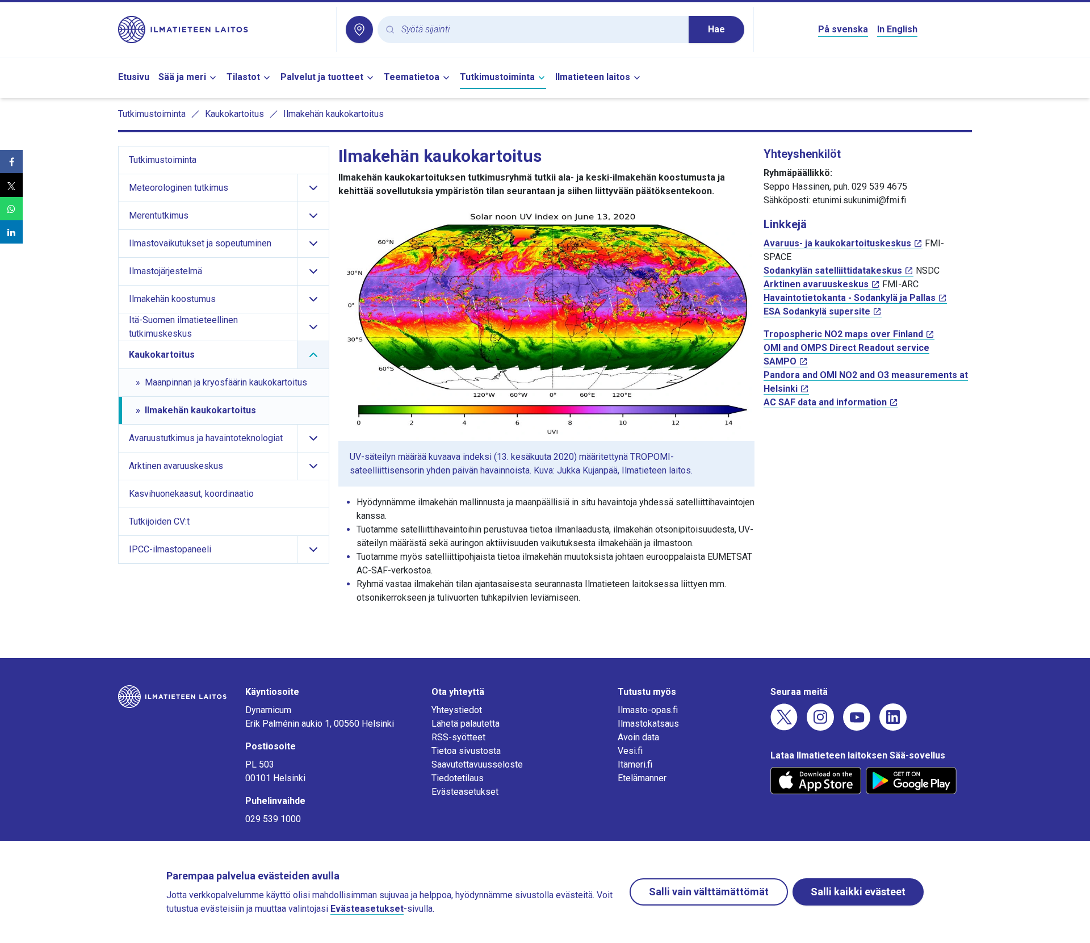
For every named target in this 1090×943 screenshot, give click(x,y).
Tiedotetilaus (457, 778)
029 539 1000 (273, 819)
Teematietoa (411, 77)
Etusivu (133, 77)
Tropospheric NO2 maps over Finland (843, 334)
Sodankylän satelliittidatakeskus (833, 270)
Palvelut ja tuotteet (321, 77)
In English (897, 29)
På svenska (843, 29)
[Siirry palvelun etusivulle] (222, 29)
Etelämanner (642, 778)
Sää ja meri (182, 77)
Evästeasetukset (464, 791)
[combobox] (540, 30)
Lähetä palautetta (465, 723)
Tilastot (243, 77)
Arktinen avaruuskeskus (816, 284)
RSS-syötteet (458, 737)
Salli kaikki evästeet (858, 892)
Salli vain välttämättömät (709, 892)
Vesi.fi (630, 750)
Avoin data (638, 737)
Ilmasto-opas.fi (648, 710)
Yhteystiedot (456, 710)
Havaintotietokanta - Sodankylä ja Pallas (850, 297)
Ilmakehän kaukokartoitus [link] (333, 113)
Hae (716, 29)
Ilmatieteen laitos (592, 77)
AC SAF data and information (825, 402)
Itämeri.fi (635, 764)
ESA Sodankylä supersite (817, 311)
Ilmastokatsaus (648, 723)
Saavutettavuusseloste (477, 764)
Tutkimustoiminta (497, 77)
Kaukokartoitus (234, 113)
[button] (11, 161)
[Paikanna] (359, 29)
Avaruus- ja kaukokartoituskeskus (837, 243)
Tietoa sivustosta (466, 750)
